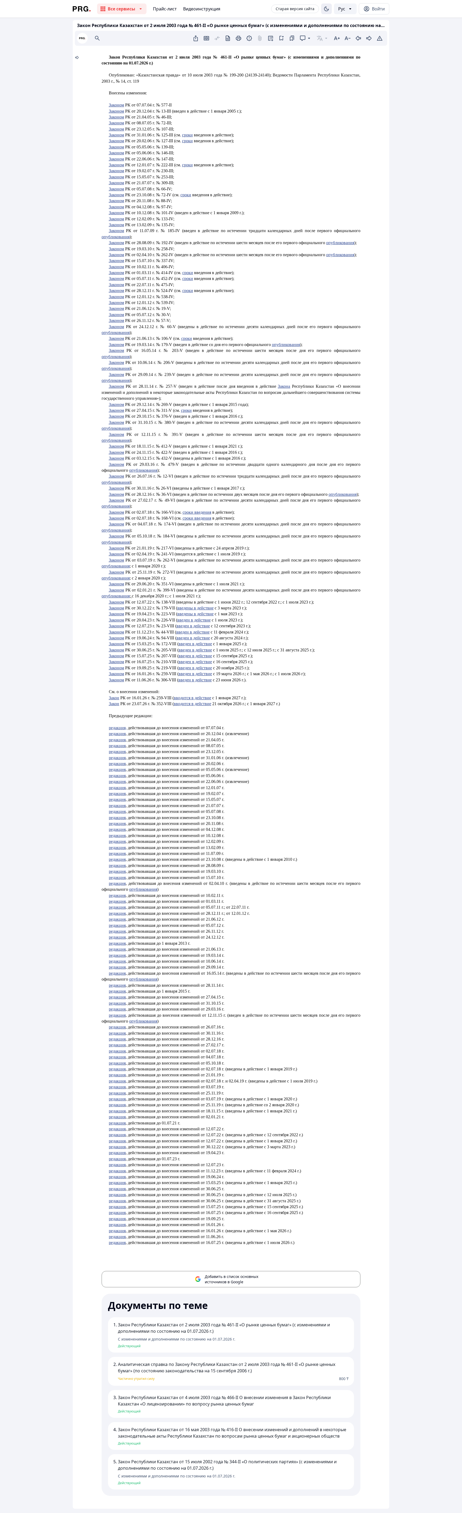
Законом (116, 446)
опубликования (343, 494)
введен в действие (194, 620)
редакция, (118, 727)
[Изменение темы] (326, 8)
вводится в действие (192, 698)
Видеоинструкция (201, 9)
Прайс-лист (165, 9)
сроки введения (197, 512)
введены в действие (195, 614)
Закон (114, 698)
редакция (117, 1051)
